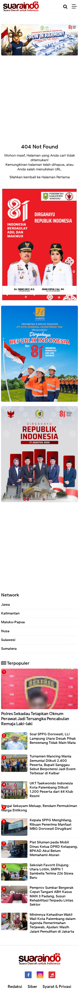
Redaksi (15, 986)
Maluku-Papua (13, 622)
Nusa (5, 631)
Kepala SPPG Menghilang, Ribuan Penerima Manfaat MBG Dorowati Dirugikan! (51, 824)
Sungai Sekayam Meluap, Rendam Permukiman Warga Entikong (39, 808)
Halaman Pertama (55, 177)
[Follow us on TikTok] (52, 975)
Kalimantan (10, 613)
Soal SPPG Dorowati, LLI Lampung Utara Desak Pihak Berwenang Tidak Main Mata (53, 738)
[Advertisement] (39, 96)
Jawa (5, 604)
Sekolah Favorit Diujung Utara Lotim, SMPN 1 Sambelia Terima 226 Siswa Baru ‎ (51, 871)
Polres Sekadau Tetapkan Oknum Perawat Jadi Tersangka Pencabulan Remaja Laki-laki (35, 718)
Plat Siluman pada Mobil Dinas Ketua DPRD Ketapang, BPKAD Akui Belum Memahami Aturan (54, 848)
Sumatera (9, 648)
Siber (32, 986)
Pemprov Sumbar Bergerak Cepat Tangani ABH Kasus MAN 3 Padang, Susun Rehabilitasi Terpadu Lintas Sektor (52, 896)
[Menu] (75, 6)
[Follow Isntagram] (40, 975)
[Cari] (65, 6)
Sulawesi (8, 640)
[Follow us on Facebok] (28, 975)
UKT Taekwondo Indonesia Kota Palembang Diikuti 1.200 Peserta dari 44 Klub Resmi (51, 789)
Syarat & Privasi (57, 986)
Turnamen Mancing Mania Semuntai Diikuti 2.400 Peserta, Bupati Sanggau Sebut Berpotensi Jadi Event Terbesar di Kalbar (52, 764)
